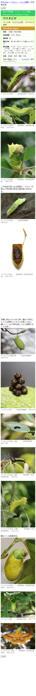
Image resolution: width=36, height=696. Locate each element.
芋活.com (4, 2)
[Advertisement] (18, 297)
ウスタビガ (25, 59)
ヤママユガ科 (17, 22)
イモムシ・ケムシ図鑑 (19, 2)
